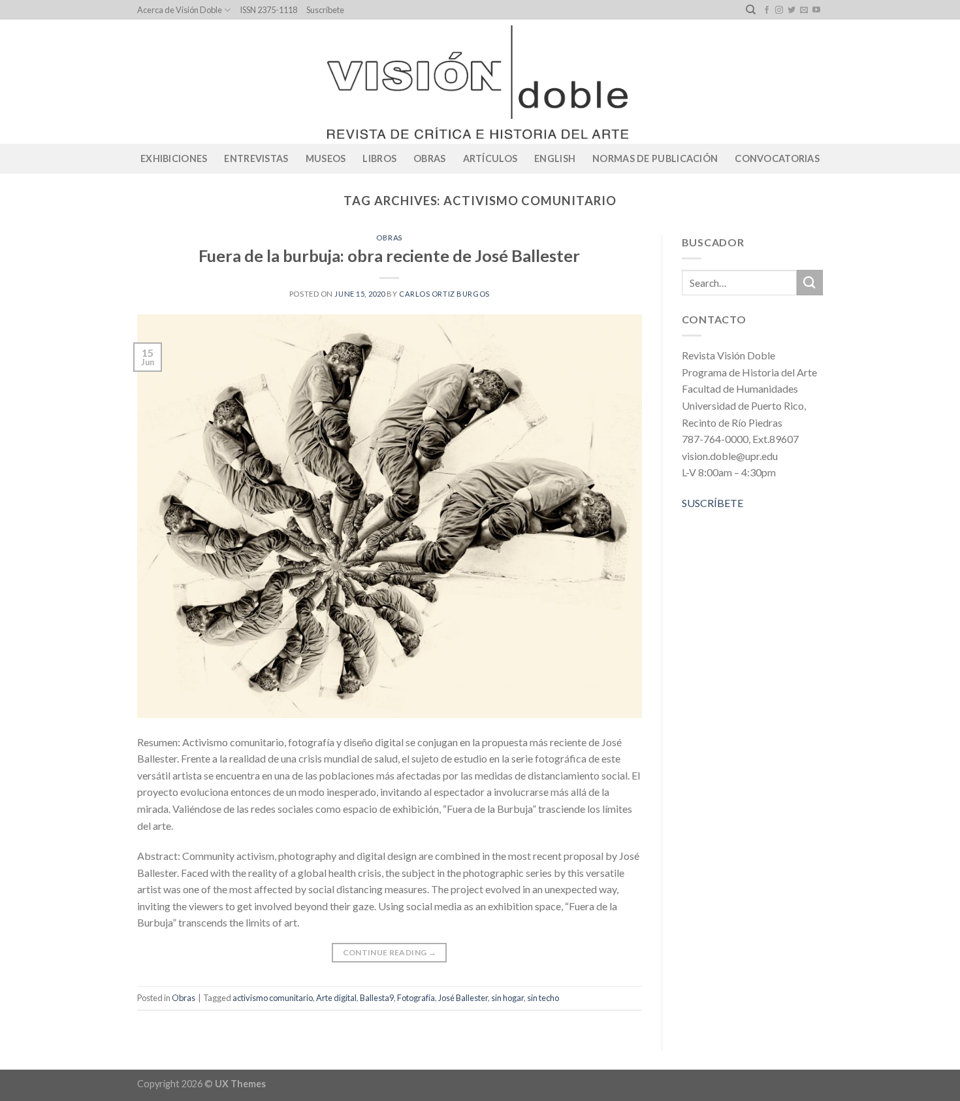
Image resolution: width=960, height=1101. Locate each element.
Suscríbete (325, 10)
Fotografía (416, 998)
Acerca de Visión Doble (179, 10)
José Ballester (463, 998)
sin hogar (507, 998)
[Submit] (810, 282)
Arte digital (336, 998)
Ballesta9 (377, 998)
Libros (379, 158)
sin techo (543, 998)
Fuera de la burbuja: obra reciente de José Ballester (389, 255)
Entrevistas (256, 158)
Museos (326, 158)
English (554, 158)
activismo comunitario (272, 998)
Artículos (490, 158)
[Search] (751, 10)
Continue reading (390, 952)
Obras (429, 158)
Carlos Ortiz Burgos (444, 293)
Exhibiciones (173, 158)
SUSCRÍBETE (712, 503)
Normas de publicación (655, 158)
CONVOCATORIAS (777, 158)
